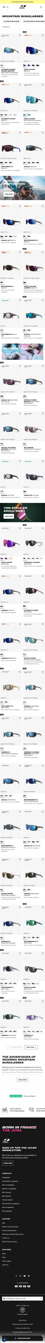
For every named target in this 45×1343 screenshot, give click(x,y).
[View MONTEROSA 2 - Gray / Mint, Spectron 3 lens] (6, 983)
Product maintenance (9, 1230)
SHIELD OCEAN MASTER (31, 401)
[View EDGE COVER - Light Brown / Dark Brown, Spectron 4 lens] (6, 558)
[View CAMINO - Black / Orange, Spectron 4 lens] (15, 1031)
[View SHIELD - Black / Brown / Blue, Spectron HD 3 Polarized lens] (29, 330)
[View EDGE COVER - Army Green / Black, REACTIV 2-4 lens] (29, 65)
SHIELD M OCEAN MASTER (8, 449)
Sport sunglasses (8, 1207)
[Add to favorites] (20, 35)
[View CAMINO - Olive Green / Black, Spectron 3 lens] (2, 1031)
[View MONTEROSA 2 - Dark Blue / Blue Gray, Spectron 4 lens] (15, 983)
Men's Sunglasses (8, 1185)
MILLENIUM (32, 448)
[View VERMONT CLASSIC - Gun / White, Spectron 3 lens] (42, 558)
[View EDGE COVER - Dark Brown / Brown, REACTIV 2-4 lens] (25, 65)
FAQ (3, 1223)
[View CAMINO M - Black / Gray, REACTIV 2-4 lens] (2, 654)
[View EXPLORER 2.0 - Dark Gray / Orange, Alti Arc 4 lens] (2, 330)
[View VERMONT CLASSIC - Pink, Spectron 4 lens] (29, 558)
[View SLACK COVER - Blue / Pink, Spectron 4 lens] (38, 983)
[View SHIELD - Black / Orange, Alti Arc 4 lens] (2, 491)
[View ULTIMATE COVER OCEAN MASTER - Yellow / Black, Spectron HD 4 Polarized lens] (2, 65)
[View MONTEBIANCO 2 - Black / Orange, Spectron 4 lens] (34, 937)
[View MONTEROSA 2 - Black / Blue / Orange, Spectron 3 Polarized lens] (2, 842)
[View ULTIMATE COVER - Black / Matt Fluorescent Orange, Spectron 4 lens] (25, 606)
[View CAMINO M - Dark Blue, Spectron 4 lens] (38, 1031)
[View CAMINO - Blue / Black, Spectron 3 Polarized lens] (25, 890)
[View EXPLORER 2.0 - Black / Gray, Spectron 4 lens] (6, 702)
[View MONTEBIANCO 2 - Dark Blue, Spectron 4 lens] (38, 937)
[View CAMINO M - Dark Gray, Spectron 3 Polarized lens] (2, 937)
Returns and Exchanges (10, 1227)
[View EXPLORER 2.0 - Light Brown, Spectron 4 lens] (2, 702)
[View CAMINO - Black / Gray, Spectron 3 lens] (11, 1031)
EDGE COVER (29, 70)
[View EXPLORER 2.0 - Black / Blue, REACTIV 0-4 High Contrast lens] (2, 163)
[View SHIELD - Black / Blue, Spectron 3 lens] (2, 796)
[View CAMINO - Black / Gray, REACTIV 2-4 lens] (2, 606)
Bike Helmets (6, 1196)
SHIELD (30, 167)
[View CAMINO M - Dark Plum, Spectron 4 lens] (42, 1031)
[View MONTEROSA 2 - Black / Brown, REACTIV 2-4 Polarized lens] (2, 282)
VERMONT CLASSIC (32, 563)
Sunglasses (6, 1177)
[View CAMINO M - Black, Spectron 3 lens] (29, 1031)
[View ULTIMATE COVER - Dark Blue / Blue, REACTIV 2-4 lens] (11, 115)
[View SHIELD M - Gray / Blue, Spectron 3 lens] (25, 842)
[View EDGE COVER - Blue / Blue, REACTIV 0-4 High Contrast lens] (34, 65)
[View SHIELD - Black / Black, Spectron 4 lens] (6, 796)
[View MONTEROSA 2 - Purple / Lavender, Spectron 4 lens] (2, 983)
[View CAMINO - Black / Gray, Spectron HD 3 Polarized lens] (25, 702)
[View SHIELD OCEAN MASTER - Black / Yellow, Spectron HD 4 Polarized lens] (25, 396)
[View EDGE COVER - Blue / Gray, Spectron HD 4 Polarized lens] (25, 115)
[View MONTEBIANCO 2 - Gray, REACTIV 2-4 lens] (25, 236)
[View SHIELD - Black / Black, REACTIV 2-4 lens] (25, 163)
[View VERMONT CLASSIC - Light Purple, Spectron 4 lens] (38, 558)
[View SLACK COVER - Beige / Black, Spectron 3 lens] (25, 983)
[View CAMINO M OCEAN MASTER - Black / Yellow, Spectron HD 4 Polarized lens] (25, 748)
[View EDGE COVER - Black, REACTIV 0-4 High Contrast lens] (38, 65)
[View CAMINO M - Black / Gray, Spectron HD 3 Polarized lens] (2, 748)
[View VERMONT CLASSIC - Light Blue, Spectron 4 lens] (34, 558)
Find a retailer (6, 1261)
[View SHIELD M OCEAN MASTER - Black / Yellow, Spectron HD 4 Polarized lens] (2, 444)
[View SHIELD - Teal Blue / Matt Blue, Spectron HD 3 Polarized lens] (25, 330)
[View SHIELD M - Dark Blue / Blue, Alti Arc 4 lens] (25, 491)
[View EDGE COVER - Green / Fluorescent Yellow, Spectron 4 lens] (11, 558)
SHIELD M (8, 240)
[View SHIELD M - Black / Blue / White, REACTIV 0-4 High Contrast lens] (6, 236)
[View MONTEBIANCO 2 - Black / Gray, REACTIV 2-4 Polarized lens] (29, 236)
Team (4, 1257)
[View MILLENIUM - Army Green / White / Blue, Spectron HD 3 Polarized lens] (25, 444)
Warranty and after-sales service (13, 1234)
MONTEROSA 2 (7, 287)
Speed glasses (7, 1211)
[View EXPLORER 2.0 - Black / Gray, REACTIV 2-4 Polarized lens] (11, 163)
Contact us (5, 1238)
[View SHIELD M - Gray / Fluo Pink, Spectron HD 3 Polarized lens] (2, 396)
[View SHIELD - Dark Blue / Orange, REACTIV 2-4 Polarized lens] (34, 163)
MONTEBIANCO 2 (31, 241)
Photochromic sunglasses (10, 1203)
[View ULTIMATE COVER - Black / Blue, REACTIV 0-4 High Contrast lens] (15, 115)
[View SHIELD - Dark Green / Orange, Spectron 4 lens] (11, 796)
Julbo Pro (5, 1265)
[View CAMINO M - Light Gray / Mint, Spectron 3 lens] (25, 1031)
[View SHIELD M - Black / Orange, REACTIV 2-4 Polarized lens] (11, 236)
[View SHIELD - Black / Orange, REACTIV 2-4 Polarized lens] (38, 163)
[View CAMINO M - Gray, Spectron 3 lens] (34, 1031)
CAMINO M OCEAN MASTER (31, 753)
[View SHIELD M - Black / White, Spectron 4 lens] (34, 842)
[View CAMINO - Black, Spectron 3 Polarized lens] (29, 890)
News (4, 1254)
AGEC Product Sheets (9, 1241)
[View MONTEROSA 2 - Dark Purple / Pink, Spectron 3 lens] (11, 983)
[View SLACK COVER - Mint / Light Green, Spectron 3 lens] (29, 983)
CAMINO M (8, 658)
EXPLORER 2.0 (7, 167)
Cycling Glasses (7, 1200)
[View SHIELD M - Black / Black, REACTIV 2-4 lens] (2, 236)
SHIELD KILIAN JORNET (30, 287)
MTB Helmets (6, 1192)
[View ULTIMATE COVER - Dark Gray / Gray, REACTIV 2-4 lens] (6, 115)
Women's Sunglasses (9, 1188)
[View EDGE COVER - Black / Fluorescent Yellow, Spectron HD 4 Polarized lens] (29, 115)
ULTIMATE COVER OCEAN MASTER (9, 71)
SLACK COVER (32, 658)
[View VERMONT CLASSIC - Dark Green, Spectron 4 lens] (25, 558)
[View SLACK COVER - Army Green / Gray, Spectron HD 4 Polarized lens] (25, 654)
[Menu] (4, 7)
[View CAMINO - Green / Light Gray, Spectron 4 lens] (6, 1031)
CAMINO (7, 610)
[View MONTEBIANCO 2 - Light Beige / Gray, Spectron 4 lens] (29, 937)
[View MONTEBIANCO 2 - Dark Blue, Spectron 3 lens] (25, 937)
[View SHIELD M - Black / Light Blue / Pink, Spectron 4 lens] (38, 842)
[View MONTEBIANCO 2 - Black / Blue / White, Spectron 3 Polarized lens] (25, 796)
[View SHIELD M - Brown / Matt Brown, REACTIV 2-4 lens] (15, 236)
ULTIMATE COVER (8, 119)
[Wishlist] (41, 7)
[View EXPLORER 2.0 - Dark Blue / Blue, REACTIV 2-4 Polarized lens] (6, 163)
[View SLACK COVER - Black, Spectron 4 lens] (34, 983)
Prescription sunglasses (10, 1181)
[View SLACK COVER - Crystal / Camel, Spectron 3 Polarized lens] (2, 890)
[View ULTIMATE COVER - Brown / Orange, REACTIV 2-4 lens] (2, 115)
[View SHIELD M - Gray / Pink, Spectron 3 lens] (29, 842)
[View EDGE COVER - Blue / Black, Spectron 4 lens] (2, 558)
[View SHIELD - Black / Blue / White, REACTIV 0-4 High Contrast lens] (29, 163)
